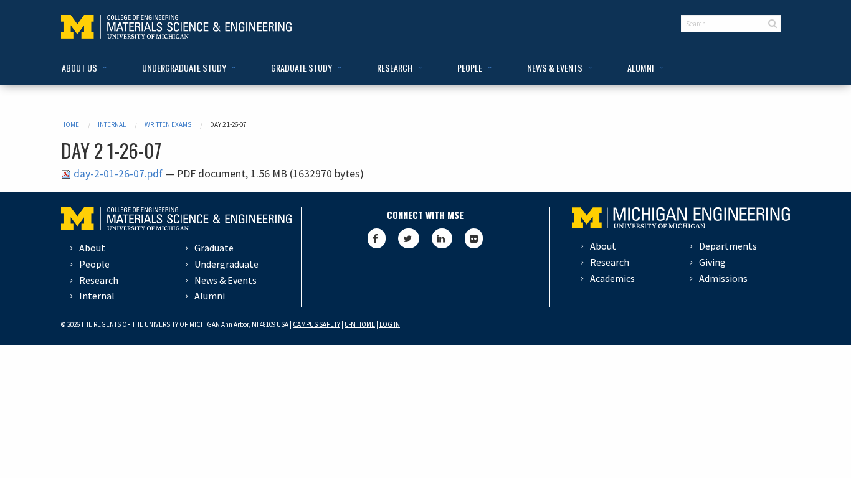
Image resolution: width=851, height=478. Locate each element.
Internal (112, 124)
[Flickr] (474, 238)
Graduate (214, 247)
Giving (712, 262)
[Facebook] (377, 238)
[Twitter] (408, 238)
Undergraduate (226, 264)
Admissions (723, 278)
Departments (728, 246)
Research (98, 280)
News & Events (225, 280)
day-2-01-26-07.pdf (118, 173)
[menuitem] (82, 68)
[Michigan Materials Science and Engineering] (176, 25)
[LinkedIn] (442, 238)
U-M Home (360, 324)
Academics (612, 278)
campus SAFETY (316, 324)
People (94, 264)
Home (70, 124)
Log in (389, 324)
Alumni (209, 295)
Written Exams (168, 124)
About (92, 247)
